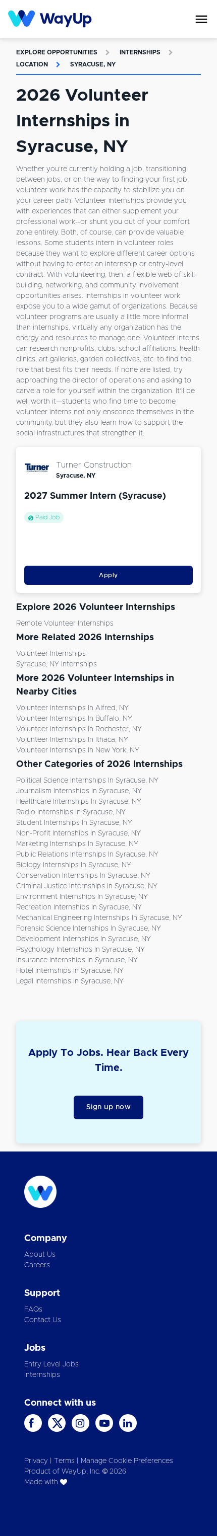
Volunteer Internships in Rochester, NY (79, 729)
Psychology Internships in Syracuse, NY (80, 949)
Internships (140, 52)
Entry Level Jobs (51, 1364)
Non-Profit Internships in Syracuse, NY (78, 833)
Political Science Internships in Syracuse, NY (87, 780)
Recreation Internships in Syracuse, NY (79, 907)
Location (32, 64)
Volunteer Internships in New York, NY (77, 750)
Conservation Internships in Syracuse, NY (83, 875)
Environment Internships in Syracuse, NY (82, 896)
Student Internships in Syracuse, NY (74, 822)
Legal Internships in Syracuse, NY (70, 981)
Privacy (36, 1461)
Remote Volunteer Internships (65, 623)
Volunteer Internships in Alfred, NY (72, 708)
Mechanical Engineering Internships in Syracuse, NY (99, 917)
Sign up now (108, 1107)
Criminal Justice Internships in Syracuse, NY (86, 886)
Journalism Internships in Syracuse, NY (79, 791)
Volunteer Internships (51, 653)
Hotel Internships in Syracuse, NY (70, 970)
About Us (40, 1254)
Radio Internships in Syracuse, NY (71, 812)
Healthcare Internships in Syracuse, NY (78, 801)
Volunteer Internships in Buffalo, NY (74, 718)
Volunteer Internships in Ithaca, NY (72, 739)
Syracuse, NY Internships (56, 664)
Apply (108, 575)
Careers (37, 1265)
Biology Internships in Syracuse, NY (73, 865)
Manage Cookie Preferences (127, 1461)
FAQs (33, 1309)
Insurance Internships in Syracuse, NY (77, 960)
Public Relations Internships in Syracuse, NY (87, 854)
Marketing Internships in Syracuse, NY (77, 844)
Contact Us (42, 1320)
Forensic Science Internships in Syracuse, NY (88, 928)
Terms (64, 1461)
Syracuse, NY (93, 64)
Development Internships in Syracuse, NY (83, 939)
